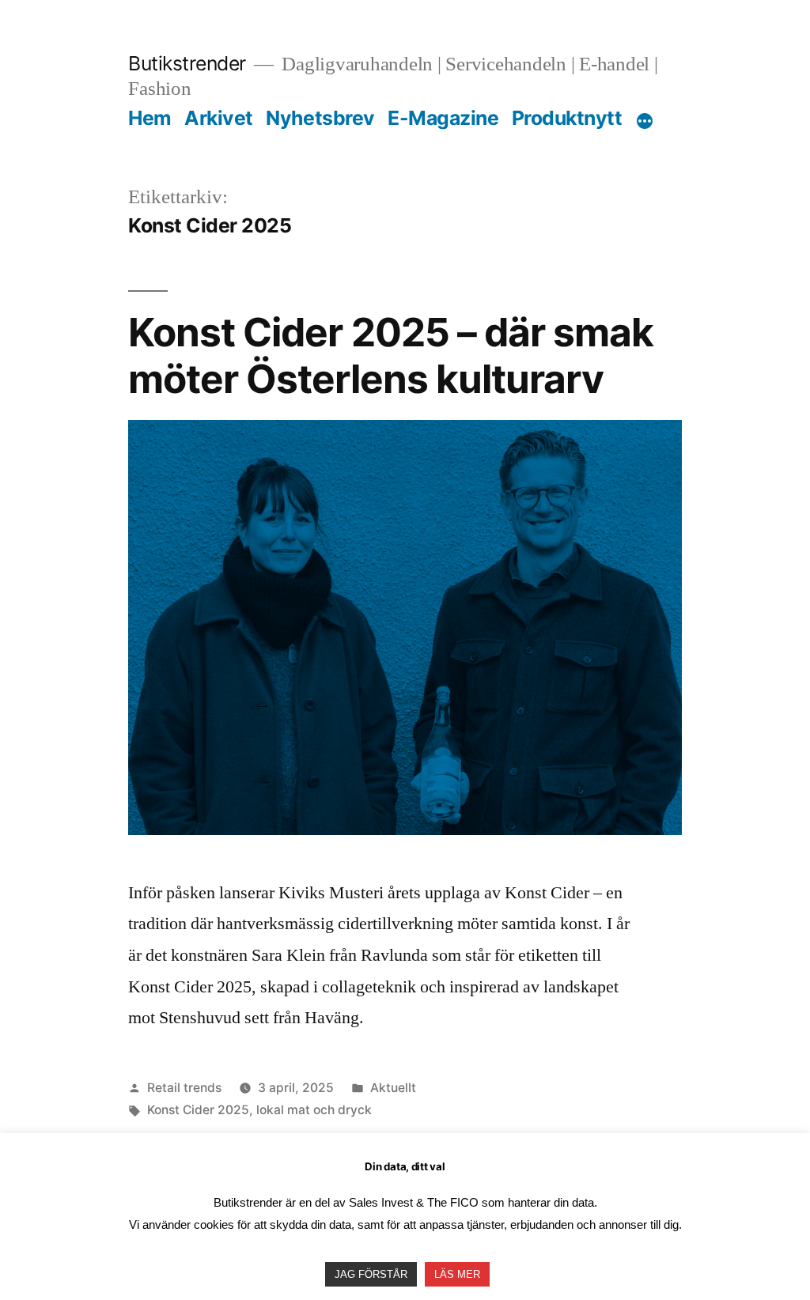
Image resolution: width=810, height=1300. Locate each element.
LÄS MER (457, 1274)
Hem (150, 118)
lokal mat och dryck (314, 1109)
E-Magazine (443, 118)
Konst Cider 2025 (198, 1109)
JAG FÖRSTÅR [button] (371, 1274)
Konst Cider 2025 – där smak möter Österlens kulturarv (390, 355)
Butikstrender (187, 63)
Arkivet (218, 118)
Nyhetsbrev (320, 118)
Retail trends (184, 1087)
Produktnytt (567, 118)
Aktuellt (393, 1087)
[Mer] (644, 120)
